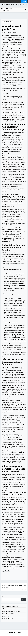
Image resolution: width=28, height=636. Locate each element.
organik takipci (6, 571)
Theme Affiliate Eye (7, 634)
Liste (3, 609)
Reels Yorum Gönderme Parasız (11, 611)
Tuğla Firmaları (7, 8)
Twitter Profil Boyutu (7, 619)
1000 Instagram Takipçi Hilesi (10, 606)
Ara (3, 597)
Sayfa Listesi (5, 616)
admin (15, 32)
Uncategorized (7, 22)
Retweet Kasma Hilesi (8, 614)
